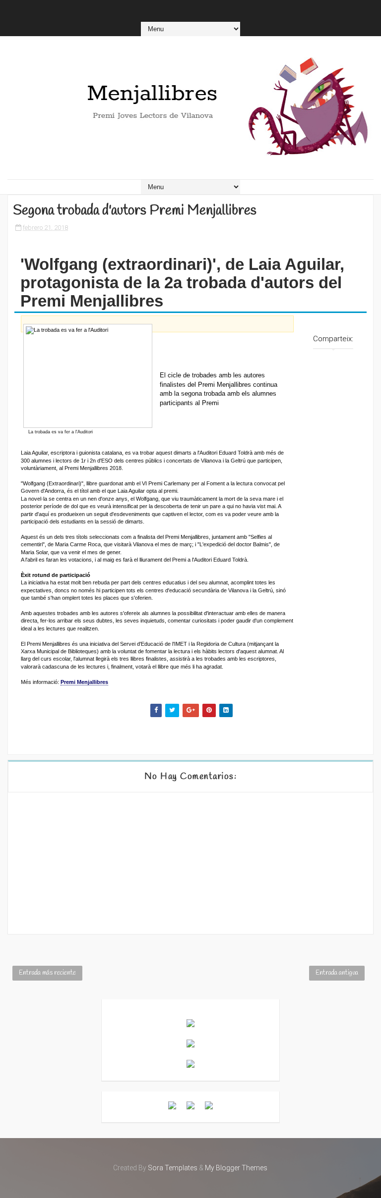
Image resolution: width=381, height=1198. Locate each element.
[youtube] (184, 9)
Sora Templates (172, 1168)
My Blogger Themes (236, 1168)
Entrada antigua (337, 973)
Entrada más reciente (47, 973)
